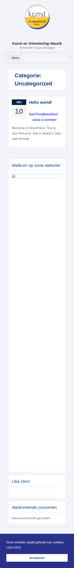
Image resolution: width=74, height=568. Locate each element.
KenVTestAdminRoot (43, 114)
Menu (15, 57)
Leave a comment (44, 120)
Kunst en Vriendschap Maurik (37, 43)
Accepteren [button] (37, 557)
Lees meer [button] (13, 547)
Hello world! (40, 102)
